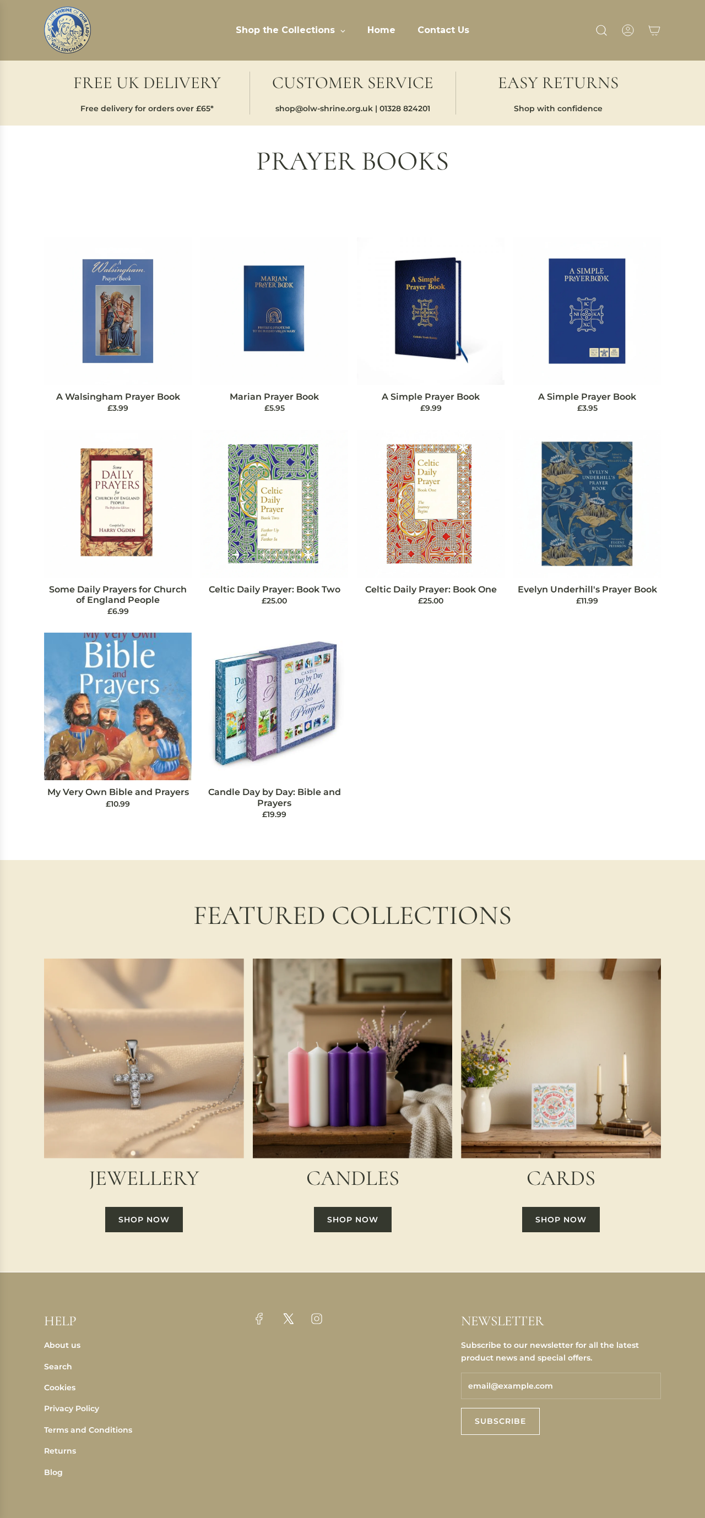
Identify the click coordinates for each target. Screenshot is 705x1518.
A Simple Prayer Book (431, 396)
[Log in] (628, 30)
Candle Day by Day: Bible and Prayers (274, 797)
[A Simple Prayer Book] (431, 311)
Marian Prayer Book (274, 396)
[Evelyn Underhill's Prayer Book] (587, 504)
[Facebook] (259, 1318)
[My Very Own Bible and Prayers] (118, 706)
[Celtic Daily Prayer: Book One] (431, 504)
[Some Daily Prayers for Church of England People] (118, 504)
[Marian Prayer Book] (274, 311)
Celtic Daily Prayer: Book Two (274, 589)
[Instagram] (316, 1318)
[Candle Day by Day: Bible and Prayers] (274, 706)
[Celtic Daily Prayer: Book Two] (274, 504)
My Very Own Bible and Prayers (118, 792)
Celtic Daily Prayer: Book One (431, 589)
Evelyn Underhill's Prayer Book (587, 589)
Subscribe (500, 1421)
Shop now (144, 1220)
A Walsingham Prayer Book (118, 396)
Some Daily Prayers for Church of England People (118, 594)
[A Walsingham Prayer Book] (118, 311)
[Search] (601, 30)
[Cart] (654, 30)
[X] (288, 1318)
